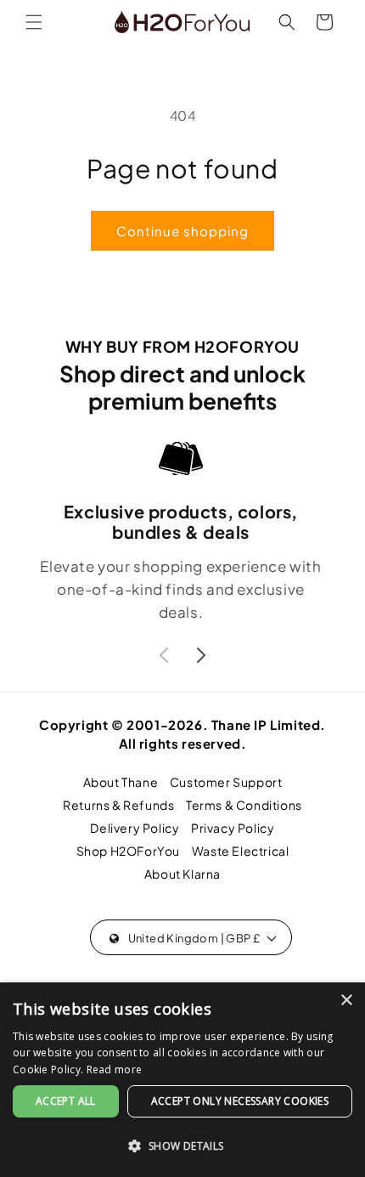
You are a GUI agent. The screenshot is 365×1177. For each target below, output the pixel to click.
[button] (34, 22)
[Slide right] (201, 655)
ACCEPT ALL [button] (66, 1101)
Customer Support (226, 781)
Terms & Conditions (244, 804)
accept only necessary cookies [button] (240, 1101)
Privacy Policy (232, 827)
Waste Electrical (240, 850)
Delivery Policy (134, 827)
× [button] (346, 1000)
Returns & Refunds (118, 804)
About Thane (121, 781)
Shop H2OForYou (128, 850)
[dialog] (182, 1079)
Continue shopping (182, 231)
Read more (115, 1069)
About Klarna (182, 873)
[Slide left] (163, 655)
